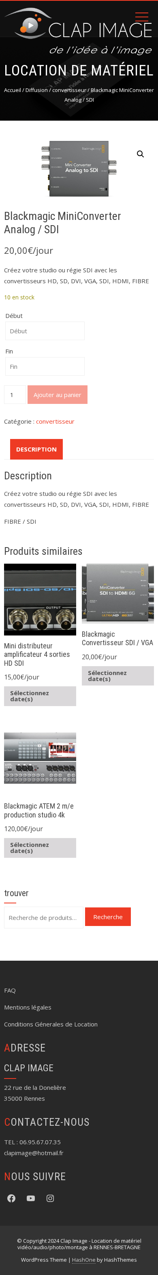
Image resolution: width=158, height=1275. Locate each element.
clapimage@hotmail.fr (34, 1153)
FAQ (10, 990)
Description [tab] (36, 449)
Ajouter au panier (57, 395)
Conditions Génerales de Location (51, 1024)
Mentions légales (27, 1007)
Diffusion (37, 90)
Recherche (108, 917)
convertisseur (69, 90)
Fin (9, 351)
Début (14, 315)
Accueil (12, 90)
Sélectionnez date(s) (29, 696)
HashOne (84, 1259)
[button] (140, 154)
